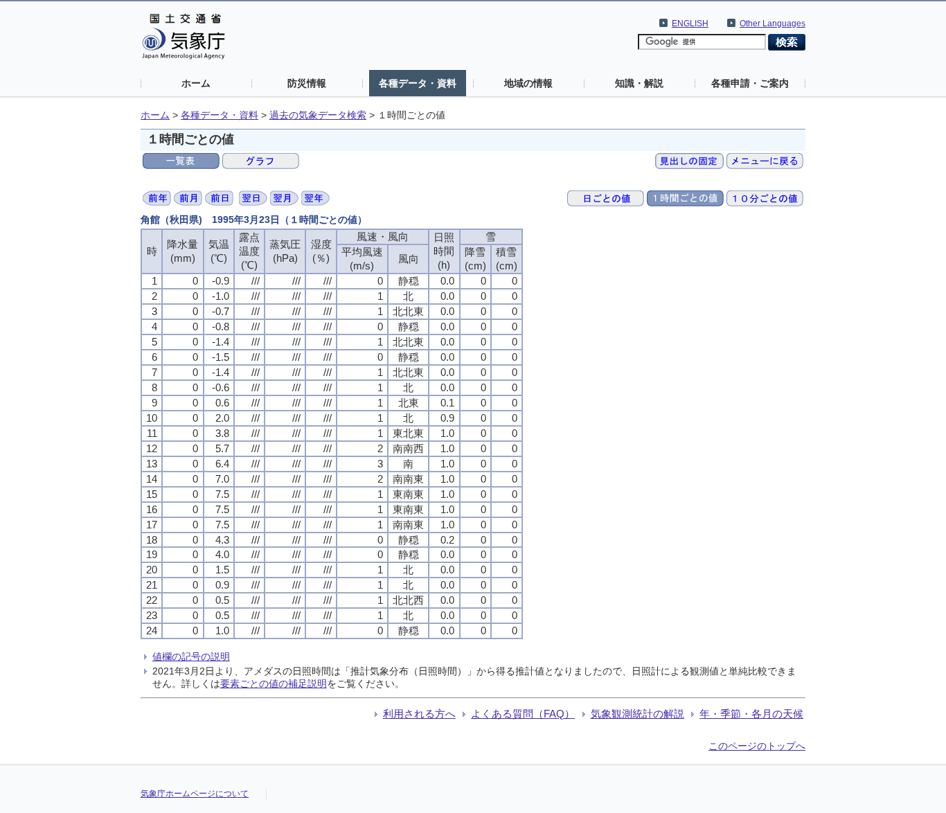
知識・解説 (639, 83)
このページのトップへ (756, 745)
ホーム (196, 83)
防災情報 (306, 83)
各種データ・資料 (417, 83)
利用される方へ (419, 714)
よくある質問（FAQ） (523, 714)
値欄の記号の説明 (191, 656)
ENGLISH (690, 23)
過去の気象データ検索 (317, 115)
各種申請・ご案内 (750, 83)
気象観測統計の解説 (637, 714)
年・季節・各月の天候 (751, 714)
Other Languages (772, 23)
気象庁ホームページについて (195, 793)
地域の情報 (528, 83)
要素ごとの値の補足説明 (273, 683)
